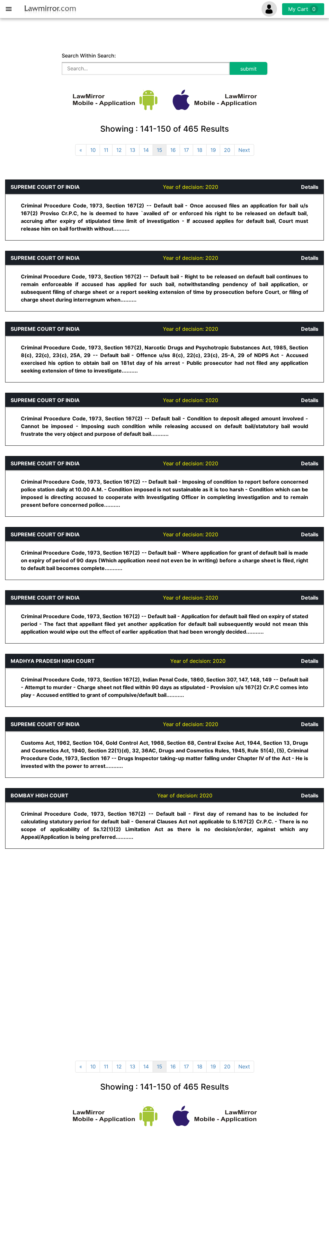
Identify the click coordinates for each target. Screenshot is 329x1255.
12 (119, 150)
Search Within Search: (89, 55)
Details (309, 187)
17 (186, 150)
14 (146, 150)
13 (132, 150)
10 (93, 150)
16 (173, 150)
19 (213, 150)
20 (227, 150)
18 (199, 150)
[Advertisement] (115, 904)
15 (159, 150)
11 (106, 150)
